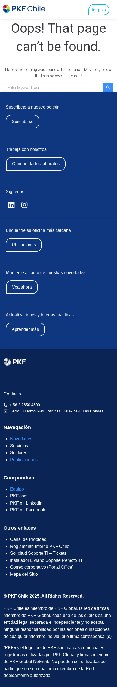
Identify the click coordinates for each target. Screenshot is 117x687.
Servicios (19, 445)
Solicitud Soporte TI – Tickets (38, 553)
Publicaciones (24, 459)
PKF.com (18, 496)
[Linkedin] (11, 205)
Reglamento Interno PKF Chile (39, 546)
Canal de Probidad (28, 539)
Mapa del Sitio (24, 574)
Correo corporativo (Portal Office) (41, 567)
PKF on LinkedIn (26, 503)
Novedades (21, 438)
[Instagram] (24, 205)
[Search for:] (52, 87)
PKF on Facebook (27, 510)
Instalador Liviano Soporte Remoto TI (46, 560)
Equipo (17, 489)
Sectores (18, 452)
